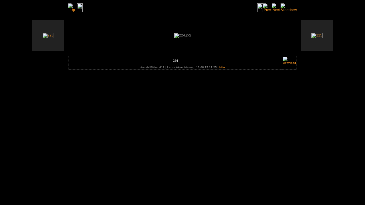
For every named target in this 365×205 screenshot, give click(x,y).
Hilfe (222, 67)
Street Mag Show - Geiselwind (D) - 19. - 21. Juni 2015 (134, 7)
